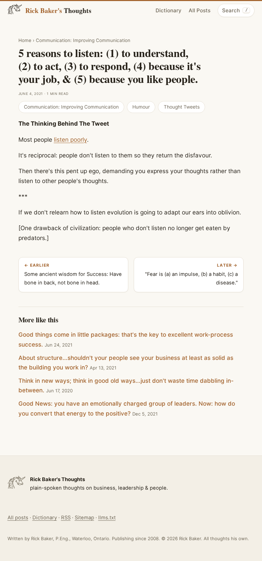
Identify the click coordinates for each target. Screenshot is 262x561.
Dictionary (168, 10)
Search (234, 10)
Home (24, 40)
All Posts (199, 10)
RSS (66, 518)
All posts (18, 518)
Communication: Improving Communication (83, 40)
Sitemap (84, 518)
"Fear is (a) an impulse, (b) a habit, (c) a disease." (191, 274)
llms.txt (107, 518)
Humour (141, 107)
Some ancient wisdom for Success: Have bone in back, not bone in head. (73, 274)
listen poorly (70, 139)
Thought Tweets (182, 107)
